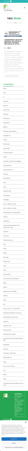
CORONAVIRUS (7, 165)
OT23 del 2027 (7, 274)
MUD (4, 244)
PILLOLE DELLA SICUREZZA (11, 278)
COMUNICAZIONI (8, 152)
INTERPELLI (6, 221)
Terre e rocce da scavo (9, 366)
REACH (5, 287)
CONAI (5, 157)
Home (15, 22)
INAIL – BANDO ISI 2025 (9, 208)
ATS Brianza (6, 118)
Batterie (5, 127)
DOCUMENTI (6, 178)
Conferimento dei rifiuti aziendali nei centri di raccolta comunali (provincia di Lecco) (13, 42)
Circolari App (6, 148)
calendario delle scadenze (10, 131)
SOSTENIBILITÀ (7, 357)
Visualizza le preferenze (14, 447)
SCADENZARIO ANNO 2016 (10, 317)
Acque (5, 88)
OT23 (4, 270)
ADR (4, 92)
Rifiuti (9, 48)
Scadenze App (7, 330)
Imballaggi (6, 199)
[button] (26, 422)
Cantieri (5, 140)
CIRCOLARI (6, 144)
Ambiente (5, 101)
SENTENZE (6, 344)
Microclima (6, 236)
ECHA (4, 182)
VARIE (5, 374)
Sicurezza (5, 349)
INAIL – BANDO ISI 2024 (9, 204)
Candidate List (7, 135)
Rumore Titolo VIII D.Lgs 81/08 (11, 308)
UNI (4, 370)
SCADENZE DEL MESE (9, 334)
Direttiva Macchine (8, 169)
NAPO (5, 248)
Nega (14, 443)
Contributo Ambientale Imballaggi (12, 161)
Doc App (5, 174)
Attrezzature (6, 122)
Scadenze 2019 (7, 325)
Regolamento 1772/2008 (9, 291)
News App (6, 257)
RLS (4, 304)
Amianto (5, 105)
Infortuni (5, 217)
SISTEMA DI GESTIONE (9, 353)
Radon (5, 283)
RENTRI (5, 295)
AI (3, 97)
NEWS (5, 253)
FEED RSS (6, 1)
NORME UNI (6, 261)
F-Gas (4, 187)
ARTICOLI (5, 114)
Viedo (4, 379)
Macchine (5, 231)
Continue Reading (12, 76)
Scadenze (5, 321)
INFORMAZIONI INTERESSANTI (11, 212)
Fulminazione (6, 195)
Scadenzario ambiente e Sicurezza (12, 313)
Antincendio (6, 110)
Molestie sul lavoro (8, 240)
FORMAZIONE (7, 191)
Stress (4, 362)
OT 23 (4, 265)
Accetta (14, 439)
